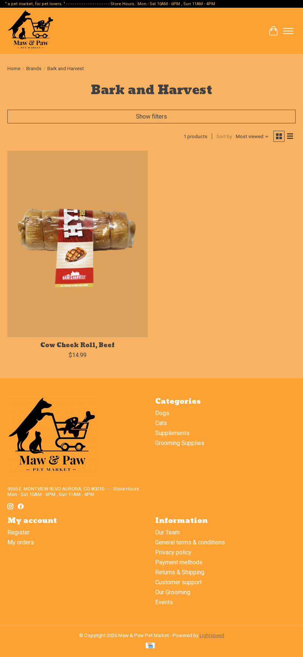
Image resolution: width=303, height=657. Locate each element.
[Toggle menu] (288, 31)
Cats (161, 423)
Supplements (172, 433)
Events (164, 602)
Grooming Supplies (179, 442)
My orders (20, 542)
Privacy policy (173, 552)
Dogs (162, 413)
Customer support (178, 582)
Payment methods (178, 562)
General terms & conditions (190, 542)
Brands (33, 68)
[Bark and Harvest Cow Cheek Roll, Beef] (77, 244)
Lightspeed (212, 635)
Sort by (224, 136)
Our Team (167, 532)
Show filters (151, 116)
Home (13, 68)
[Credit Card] (150, 646)
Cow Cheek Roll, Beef (77, 345)
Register (18, 532)
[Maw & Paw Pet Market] (31, 31)
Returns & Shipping (179, 572)
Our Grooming (172, 592)
